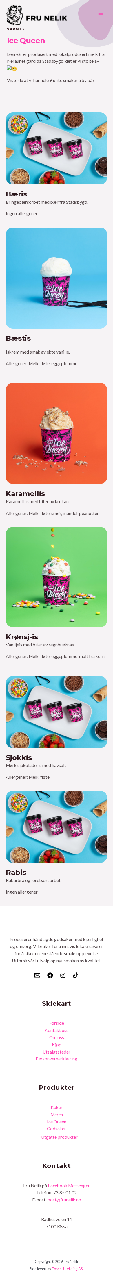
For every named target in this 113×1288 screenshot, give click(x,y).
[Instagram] (63, 975)
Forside (56, 1023)
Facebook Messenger (69, 1185)
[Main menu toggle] (101, 15)
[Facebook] (50, 975)
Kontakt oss (56, 1030)
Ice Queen (56, 1121)
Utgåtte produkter (59, 1137)
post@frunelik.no (64, 1199)
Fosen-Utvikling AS (67, 1268)
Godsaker (56, 1128)
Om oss (56, 1037)
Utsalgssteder (56, 1051)
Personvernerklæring (56, 1058)
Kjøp (56, 1044)
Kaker (57, 1107)
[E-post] (37, 975)
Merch (56, 1114)
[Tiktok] (76, 975)
